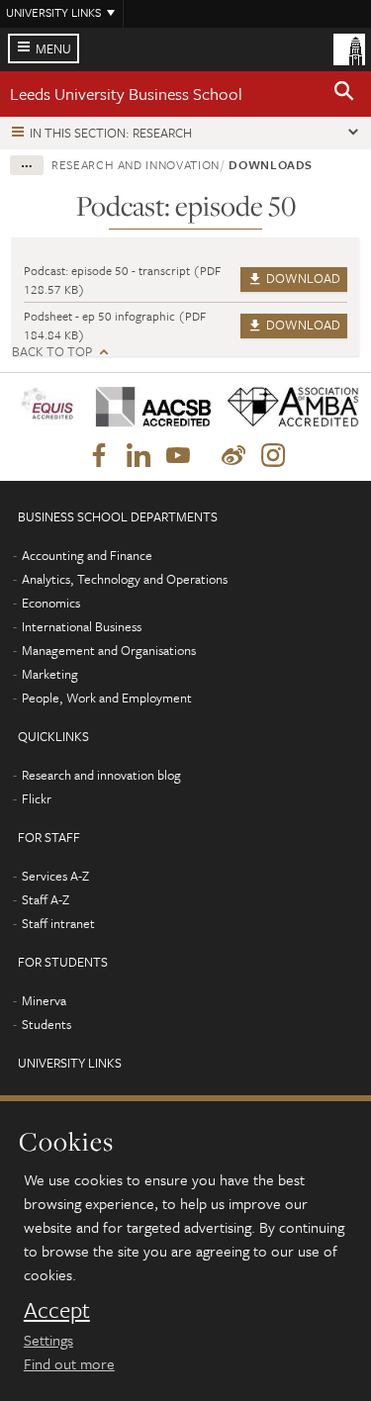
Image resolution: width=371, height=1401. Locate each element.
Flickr (36, 798)
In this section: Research (111, 132)
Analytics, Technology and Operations (125, 579)
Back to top (52, 351)
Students (46, 1024)
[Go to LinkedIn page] (138, 456)
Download (301, 278)
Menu (53, 48)
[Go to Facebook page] (99, 456)
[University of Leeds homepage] (349, 47)
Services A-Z (55, 876)
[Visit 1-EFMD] (47, 407)
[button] (344, 94)
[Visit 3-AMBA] (286, 407)
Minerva (44, 1000)
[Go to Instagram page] (273, 456)
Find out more (69, 1363)
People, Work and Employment (107, 697)
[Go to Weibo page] (233, 456)
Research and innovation (135, 164)
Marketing (50, 674)
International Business (81, 626)
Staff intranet (58, 923)
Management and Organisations (109, 650)
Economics (51, 602)
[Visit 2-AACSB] (147, 407)
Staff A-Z (45, 899)
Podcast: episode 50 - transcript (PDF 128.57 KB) (122, 279)
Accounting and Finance (87, 555)
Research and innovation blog (101, 775)
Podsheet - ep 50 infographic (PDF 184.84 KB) (115, 325)
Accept (57, 1310)
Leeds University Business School (126, 93)
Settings (48, 1340)
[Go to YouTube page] (178, 456)
